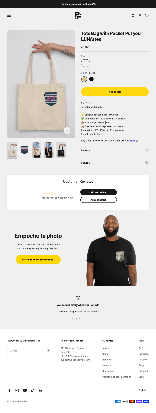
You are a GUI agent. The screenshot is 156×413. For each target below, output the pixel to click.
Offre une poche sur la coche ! (38, 259)
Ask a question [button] (98, 199)
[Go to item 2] (24, 150)
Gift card (143, 370)
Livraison (144, 353)
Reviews (106, 359)
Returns (143, 359)
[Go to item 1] (12, 150)
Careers (106, 365)
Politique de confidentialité (116, 376)
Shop (105, 353)
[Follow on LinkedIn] (40, 390)
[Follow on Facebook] (9, 390)
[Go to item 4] (49, 150)
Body (141, 365)
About (105, 348)
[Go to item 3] (36, 150)
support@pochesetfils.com (75, 359)
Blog (141, 376)
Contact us (108, 370)
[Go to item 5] (61, 150)
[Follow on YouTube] (25, 390)
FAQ (141, 348)
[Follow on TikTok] (33, 390)
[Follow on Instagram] (17, 390)
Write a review (98, 192)
